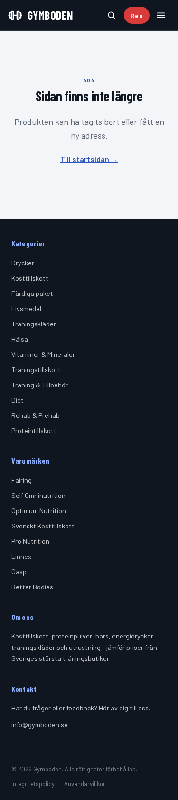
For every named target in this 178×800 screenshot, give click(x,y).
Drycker (22, 263)
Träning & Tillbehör (39, 385)
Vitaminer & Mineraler (43, 354)
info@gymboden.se (39, 724)
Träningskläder (33, 324)
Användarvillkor (84, 784)
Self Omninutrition (38, 495)
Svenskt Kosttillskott (43, 526)
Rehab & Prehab (35, 415)
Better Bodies (32, 587)
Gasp (19, 571)
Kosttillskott (29, 278)
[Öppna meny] (160, 15)
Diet (17, 400)
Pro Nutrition (30, 541)
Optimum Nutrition (38, 510)
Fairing (21, 480)
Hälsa (19, 339)
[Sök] (111, 15)
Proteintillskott (33, 430)
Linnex (21, 556)
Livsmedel (26, 308)
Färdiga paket (32, 293)
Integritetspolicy (33, 784)
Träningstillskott (36, 369)
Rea (137, 15)
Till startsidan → (89, 158)
